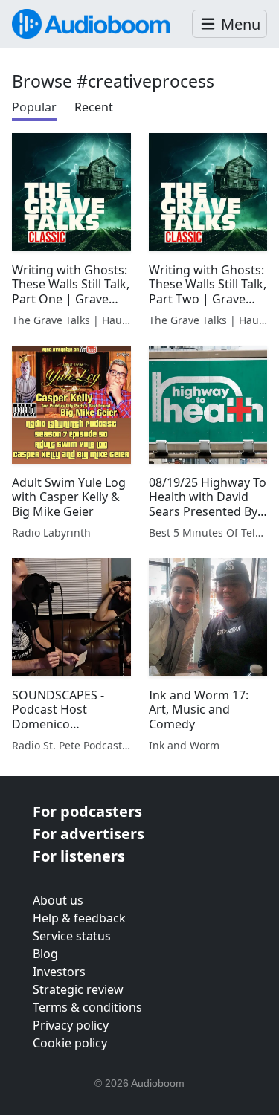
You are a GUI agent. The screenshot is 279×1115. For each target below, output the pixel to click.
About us (58, 900)
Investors (59, 971)
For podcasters (87, 811)
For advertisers (88, 834)
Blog (45, 954)
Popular (34, 107)
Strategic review (78, 989)
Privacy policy (71, 1025)
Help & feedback (79, 918)
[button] (229, 24)
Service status (72, 936)
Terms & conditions (87, 1007)
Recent (93, 107)
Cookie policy (70, 1043)
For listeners (79, 856)
